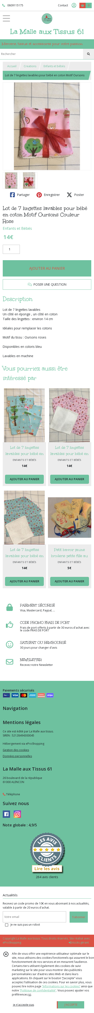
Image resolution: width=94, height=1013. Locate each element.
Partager (23, 195)
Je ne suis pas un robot (25, 925)
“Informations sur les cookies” (61, 986)
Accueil (11, 66)
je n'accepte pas (23, 1005)
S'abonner (78, 917)
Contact (63, 5)
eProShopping (12, 942)
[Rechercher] (88, 54)
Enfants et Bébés (17, 228)
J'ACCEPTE (71, 1005)
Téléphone (12, 794)
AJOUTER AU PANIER (47, 268)
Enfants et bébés (54, 66)
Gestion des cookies (16, 750)
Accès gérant (80, 942)
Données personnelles (17, 756)
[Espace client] (73, 5)
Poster (78, 195)
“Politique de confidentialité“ (38, 990)
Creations (30, 66)
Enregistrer (51, 195)
